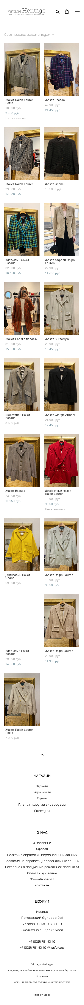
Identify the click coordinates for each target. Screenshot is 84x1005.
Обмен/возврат (42, 879)
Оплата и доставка (42, 873)
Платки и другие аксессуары (42, 804)
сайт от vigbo (42, 995)
